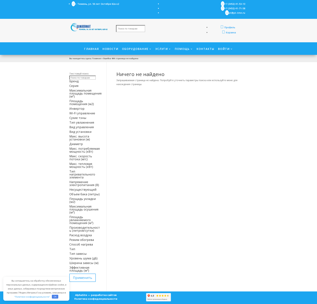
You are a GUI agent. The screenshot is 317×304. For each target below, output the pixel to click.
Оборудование (135, 49)
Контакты (205, 49)
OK (55, 296)
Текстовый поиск (79, 73)
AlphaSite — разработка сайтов (96, 295)
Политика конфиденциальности (95, 298)
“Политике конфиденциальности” (32, 296)
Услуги (161, 49)
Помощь (182, 49)
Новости (110, 49)
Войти (224, 49)
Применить (82, 277)
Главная (91, 49)
